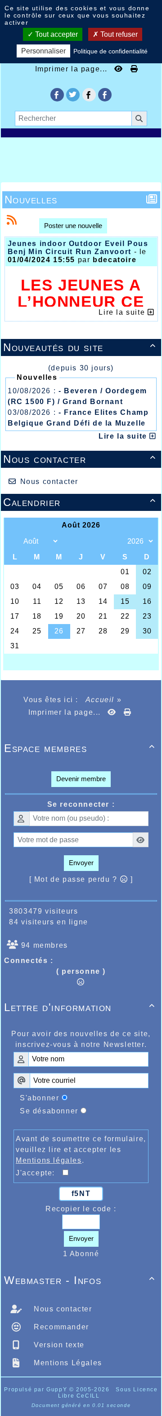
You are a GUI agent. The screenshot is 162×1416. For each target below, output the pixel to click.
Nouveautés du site (79, 347)
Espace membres (79, 748)
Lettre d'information (79, 1007)
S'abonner (39, 1098)
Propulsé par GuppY (36, 1389)
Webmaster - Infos (79, 1280)
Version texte (58, 1345)
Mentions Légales (67, 1363)
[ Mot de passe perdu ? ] (81, 879)
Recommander (60, 1327)
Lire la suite (124, 436)
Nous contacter (79, 459)
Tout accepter (55, 34)
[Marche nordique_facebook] (105, 94)
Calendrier (79, 502)
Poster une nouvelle (73, 225)
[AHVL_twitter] (73, 94)
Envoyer (81, 862)
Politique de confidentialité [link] (110, 51)
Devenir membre (81, 779)
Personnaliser (43, 51)
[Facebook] (89, 94)
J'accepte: (39, 1173)
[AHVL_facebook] (57, 94)
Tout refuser (118, 34)
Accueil (100, 700)
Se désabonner (49, 1111)
